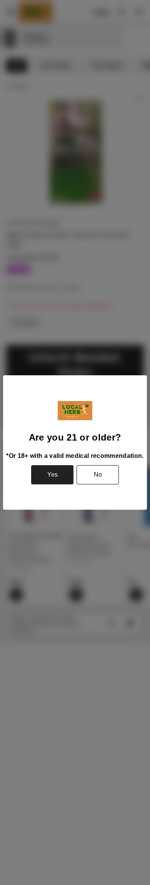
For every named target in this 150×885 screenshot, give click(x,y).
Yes (52, 474)
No (98, 474)
